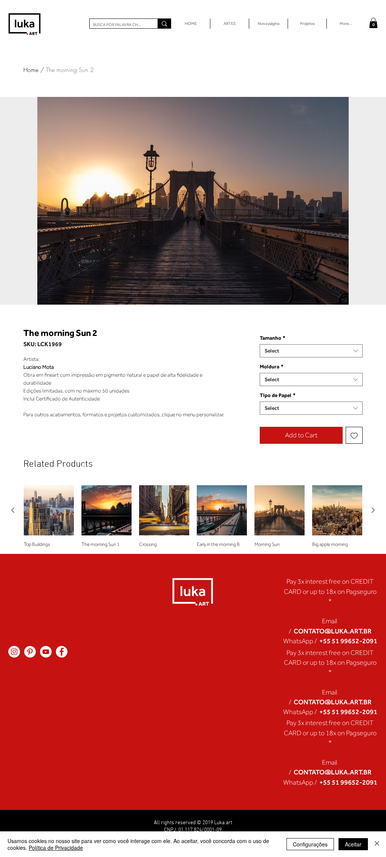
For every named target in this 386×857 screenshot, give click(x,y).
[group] (193, 516)
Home (30, 70)
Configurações (310, 844)
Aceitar (353, 844)
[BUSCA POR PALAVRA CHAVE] (164, 23)
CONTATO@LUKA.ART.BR (333, 631)
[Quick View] (49, 510)
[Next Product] (373, 510)
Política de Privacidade (56, 847)
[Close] (376, 844)
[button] (373, 23)
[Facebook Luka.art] (61, 652)
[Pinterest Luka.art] (30, 652)
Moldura (271, 366)
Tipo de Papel (278, 395)
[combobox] (311, 350)
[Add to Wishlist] (354, 435)
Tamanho (272, 338)
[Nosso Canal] (46, 652)
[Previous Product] (12, 510)
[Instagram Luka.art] (14, 652)
